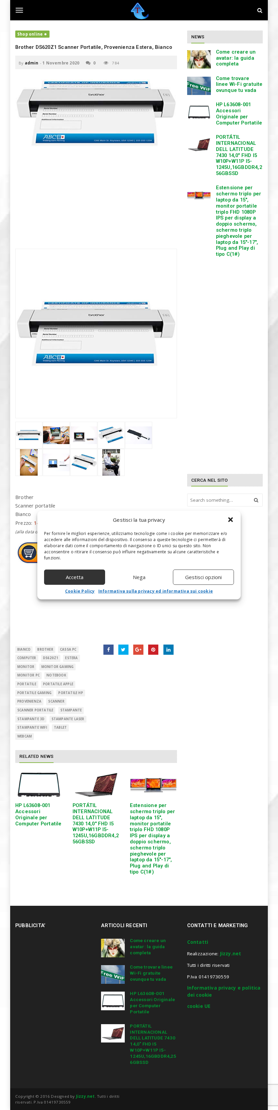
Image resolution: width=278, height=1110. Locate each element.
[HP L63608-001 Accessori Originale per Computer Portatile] (38, 785)
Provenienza (29, 701)
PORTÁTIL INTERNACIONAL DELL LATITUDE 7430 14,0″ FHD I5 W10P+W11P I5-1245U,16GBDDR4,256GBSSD (96, 823)
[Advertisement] (96, 201)
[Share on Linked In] (168, 650)
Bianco (24, 649)
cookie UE (199, 1006)
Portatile (26, 684)
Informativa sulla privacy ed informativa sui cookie (155, 591)
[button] (230, 519)
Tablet (60, 727)
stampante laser (68, 719)
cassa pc (68, 649)
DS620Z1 (50, 658)
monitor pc (28, 675)
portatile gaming (34, 693)
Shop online (30, 34)
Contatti (198, 942)
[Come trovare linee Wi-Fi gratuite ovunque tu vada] (199, 86)
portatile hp (70, 693)
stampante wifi (32, 727)
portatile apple (58, 684)
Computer (26, 658)
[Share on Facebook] (108, 650)
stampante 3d (30, 719)
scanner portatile (35, 710)
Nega (139, 577)
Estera (71, 658)
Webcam (24, 736)
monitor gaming (57, 667)
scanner (56, 701)
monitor (25, 667)
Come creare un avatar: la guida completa (236, 58)
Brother (45, 649)
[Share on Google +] (138, 650)
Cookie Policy (80, 591)
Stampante (71, 710)
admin (32, 62)
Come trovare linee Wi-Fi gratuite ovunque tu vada (239, 84)
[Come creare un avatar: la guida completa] (199, 59)
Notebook (56, 675)
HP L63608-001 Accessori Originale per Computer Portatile (38, 814)
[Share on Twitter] (123, 650)
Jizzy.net (230, 954)
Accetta (74, 577)
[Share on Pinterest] (153, 650)
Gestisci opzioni (203, 577)
